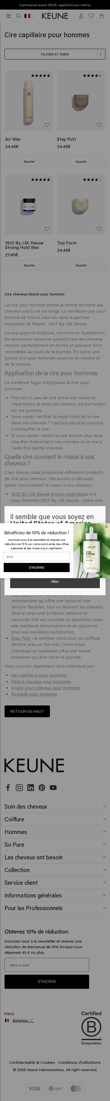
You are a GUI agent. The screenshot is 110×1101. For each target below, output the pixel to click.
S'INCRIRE (37, 567)
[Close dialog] (106, 526)
